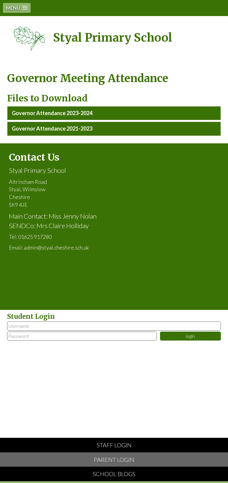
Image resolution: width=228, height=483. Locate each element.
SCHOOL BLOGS (114, 473)
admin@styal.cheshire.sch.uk (56, 247)
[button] (17, 8)
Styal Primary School (112, 38)
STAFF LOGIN (114, 444)
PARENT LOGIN (114, 459)
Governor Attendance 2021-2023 (52, 128)
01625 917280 (35, 236)
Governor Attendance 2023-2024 (52, 113)
